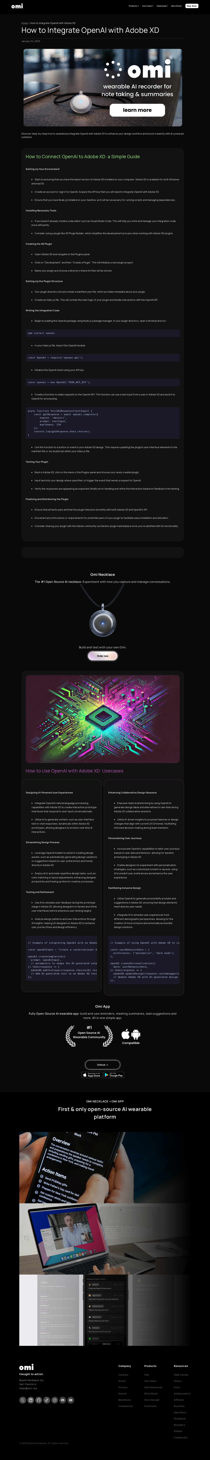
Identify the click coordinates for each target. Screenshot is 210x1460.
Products (134, 6)
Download (162, 6)
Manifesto (176, 6)
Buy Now (192, 6)
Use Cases (147, 6)
